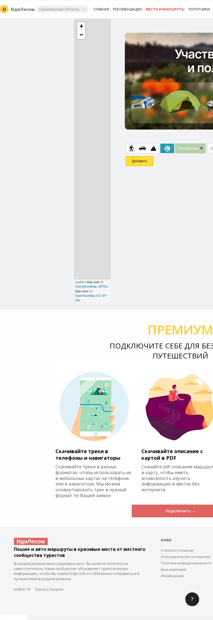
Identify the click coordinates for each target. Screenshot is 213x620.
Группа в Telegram (49, 589)
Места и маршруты (165, 9)
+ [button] (81, 26)
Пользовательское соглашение (185, 557)
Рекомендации (127, 9)
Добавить (139, 161)
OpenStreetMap (86, 286)
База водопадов (173, 570)
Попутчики (199, 9)
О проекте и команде (177, 550)
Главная (101, 9)
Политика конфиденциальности (186, 563)
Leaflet (79, 282)
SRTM (102, 286)
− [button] (81, 34)
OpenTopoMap (85, 295)
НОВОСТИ (22, 589)
